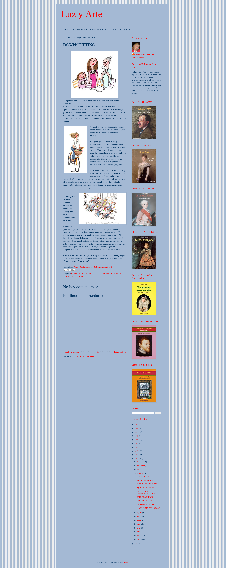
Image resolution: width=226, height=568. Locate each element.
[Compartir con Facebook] (72, 270)
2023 (137, 432)
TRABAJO (80, 276)
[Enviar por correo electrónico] (65, 270)
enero (139, 539)
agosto (139, 512)
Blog (66, 29)
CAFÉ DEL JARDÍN (145, 497)
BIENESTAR (76, 273)
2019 (137, 443)
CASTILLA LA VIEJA (146, 500)
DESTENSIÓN (86, 273)
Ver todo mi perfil (138, 57)
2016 (137, 454)
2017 (137, 451)
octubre (140, 469)
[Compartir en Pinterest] (74, 270)
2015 (137, 458)
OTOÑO (67, 276)
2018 (137, 447)
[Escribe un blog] (67, 270)
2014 (137, 544)
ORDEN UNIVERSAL (114, 273)
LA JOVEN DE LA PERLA (147, 504)
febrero (140, 535)
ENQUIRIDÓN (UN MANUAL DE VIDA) (146, 492)
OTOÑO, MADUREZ (145, 480)
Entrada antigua (120, 352)
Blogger (126, 562)
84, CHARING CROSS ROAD (148, 508)
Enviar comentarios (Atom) (83, 356)
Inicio (97, 352)
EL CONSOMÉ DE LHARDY (148, 483)
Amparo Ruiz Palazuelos (144, 54)
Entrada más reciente (71, 352)
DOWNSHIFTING (99, 273)
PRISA (73, 276)
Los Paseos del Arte (120, 29)
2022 (137, 436)
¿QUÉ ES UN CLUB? (145, 487)
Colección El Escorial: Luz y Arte (89, 29)
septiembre (141, 473)
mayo (139, 524)
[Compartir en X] (69, 270)
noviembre (141, 465)
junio (139, 520)
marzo (139, 531)
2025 (137, 424)
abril (139, 528)
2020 (137, 439)
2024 (137, 428)
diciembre (141, 461)
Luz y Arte (81, 13)
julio (139, 516)
